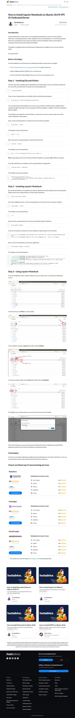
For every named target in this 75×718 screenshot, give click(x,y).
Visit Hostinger (15, 523)
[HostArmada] (15, 536)
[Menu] (67, 2)
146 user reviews (15, 483)
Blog (56, 683)
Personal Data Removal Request (12, 701)
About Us (8, 680)
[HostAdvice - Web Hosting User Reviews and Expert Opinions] (12, 2)
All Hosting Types (27, 680)
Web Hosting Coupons (44, 680)
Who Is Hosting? (59, 693)
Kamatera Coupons (43, 683)
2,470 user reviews (15, 513)
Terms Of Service (10, 708)
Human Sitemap (10, 686)
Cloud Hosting (26, 700)
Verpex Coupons (43, 694)
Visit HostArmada (15, 553)
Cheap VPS (25, 697)
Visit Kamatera (15, 493)
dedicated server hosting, (24, 67)
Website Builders (27, 709)
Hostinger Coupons (43, 688)
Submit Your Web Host (12, 691)
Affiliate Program (10, 688)
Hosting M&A (53, 671)
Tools (56, 686)
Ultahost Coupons (43, 691)
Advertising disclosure (63, 7)
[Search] (65, 2)
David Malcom (19, 22)
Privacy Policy (10, 705)
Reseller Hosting (27, 706)
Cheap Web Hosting (28, 691)
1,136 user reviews (15, 542)
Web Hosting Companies (61, 696)
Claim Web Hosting (11, 694)
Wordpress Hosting (28, 686)
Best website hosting (35, 558)
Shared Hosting (26, 688)
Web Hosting (26, 683)
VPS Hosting (26, 694)
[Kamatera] (15, 476)
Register (46, 659)
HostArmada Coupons (44, 686)
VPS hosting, (13, 67)
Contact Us (9, 683)
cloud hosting (37, 67)
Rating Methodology (52, 7)
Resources (57, 680)
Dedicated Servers (27, 703)
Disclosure (9, 697)
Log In (61, 659)
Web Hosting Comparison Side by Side (61, 689)
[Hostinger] (15, 506)
